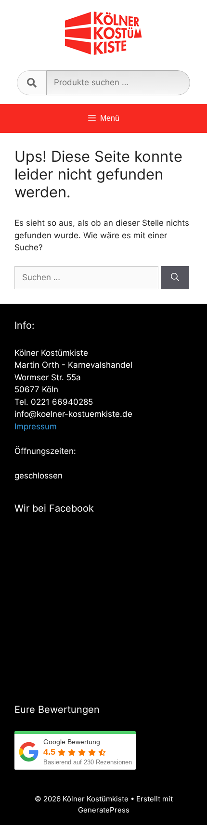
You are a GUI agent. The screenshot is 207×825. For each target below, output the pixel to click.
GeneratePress (103, 809)
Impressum (35, 426)
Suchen (31, 82)
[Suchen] (175, 277)
